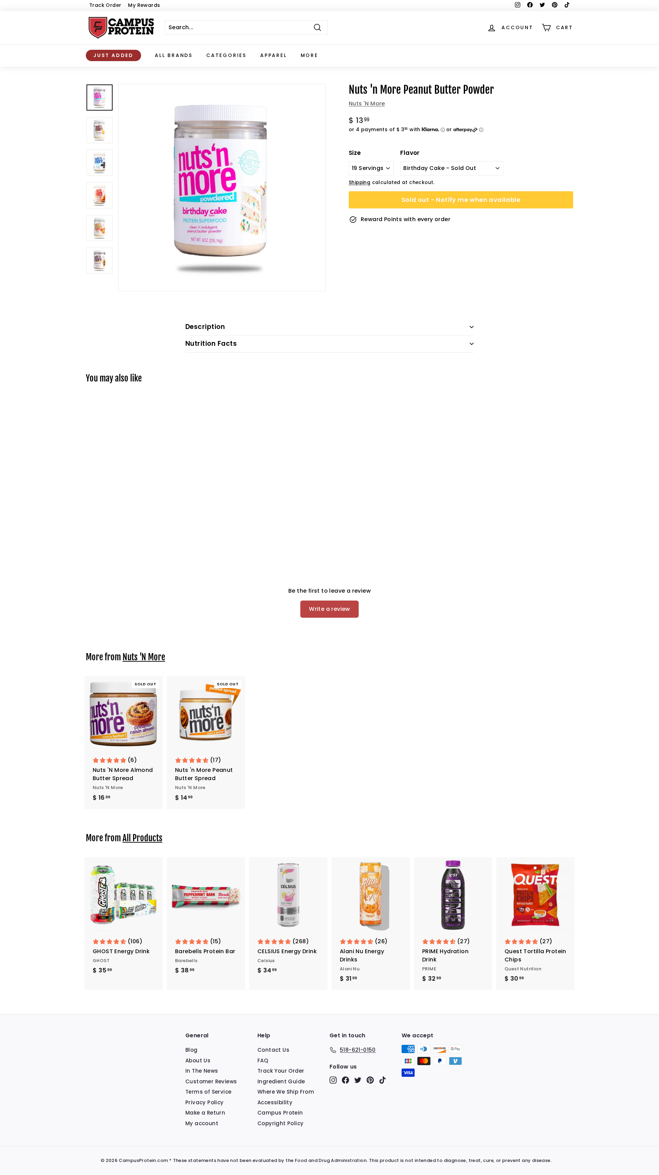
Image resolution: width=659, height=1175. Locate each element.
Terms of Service (208, 1091)
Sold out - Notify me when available (461, 199)
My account (201, 1123)
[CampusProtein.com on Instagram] (333, 1080)
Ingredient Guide (281, 1081)
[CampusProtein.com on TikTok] (382, 1080)
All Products (142, 838)
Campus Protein (280, 1112)
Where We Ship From (285, 1091)
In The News (201, 1070)
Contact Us (273, 1049)
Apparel (273, 55)
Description (205, 326)
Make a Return (205, 1112)
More (309, 55)
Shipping (359, 182)
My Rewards (144, 5)
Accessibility (274, 1102)
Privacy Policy (204, 1102)
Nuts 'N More (367, 103)
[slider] (222, 187)
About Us (197, 1060)
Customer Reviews (211, 1081)
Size (355, 153)
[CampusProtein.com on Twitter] (357, 1080)
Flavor (409, 153)
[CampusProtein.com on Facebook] (345, 1080)
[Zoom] (222, 187)
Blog (191, 1049)
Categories (226, 55)
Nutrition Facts (211, 343)
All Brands (174, 55)
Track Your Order (280, 1070)
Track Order (105, 5)
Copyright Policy (280, 1123)
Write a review (329, 609)
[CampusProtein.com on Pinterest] (370, 1080)
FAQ (262, 1060)
